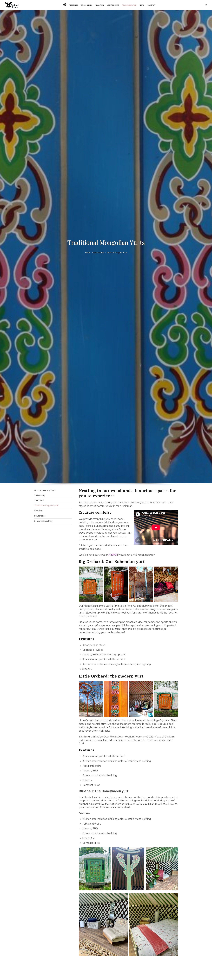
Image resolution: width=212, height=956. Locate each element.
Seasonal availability (43, 521)
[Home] (12, 4)
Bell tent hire (40, 516)
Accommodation (44, 490)
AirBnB (113, 554)
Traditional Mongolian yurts (46, 505)
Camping (38, 511)
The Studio (39, 500)
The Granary (39, 495)
